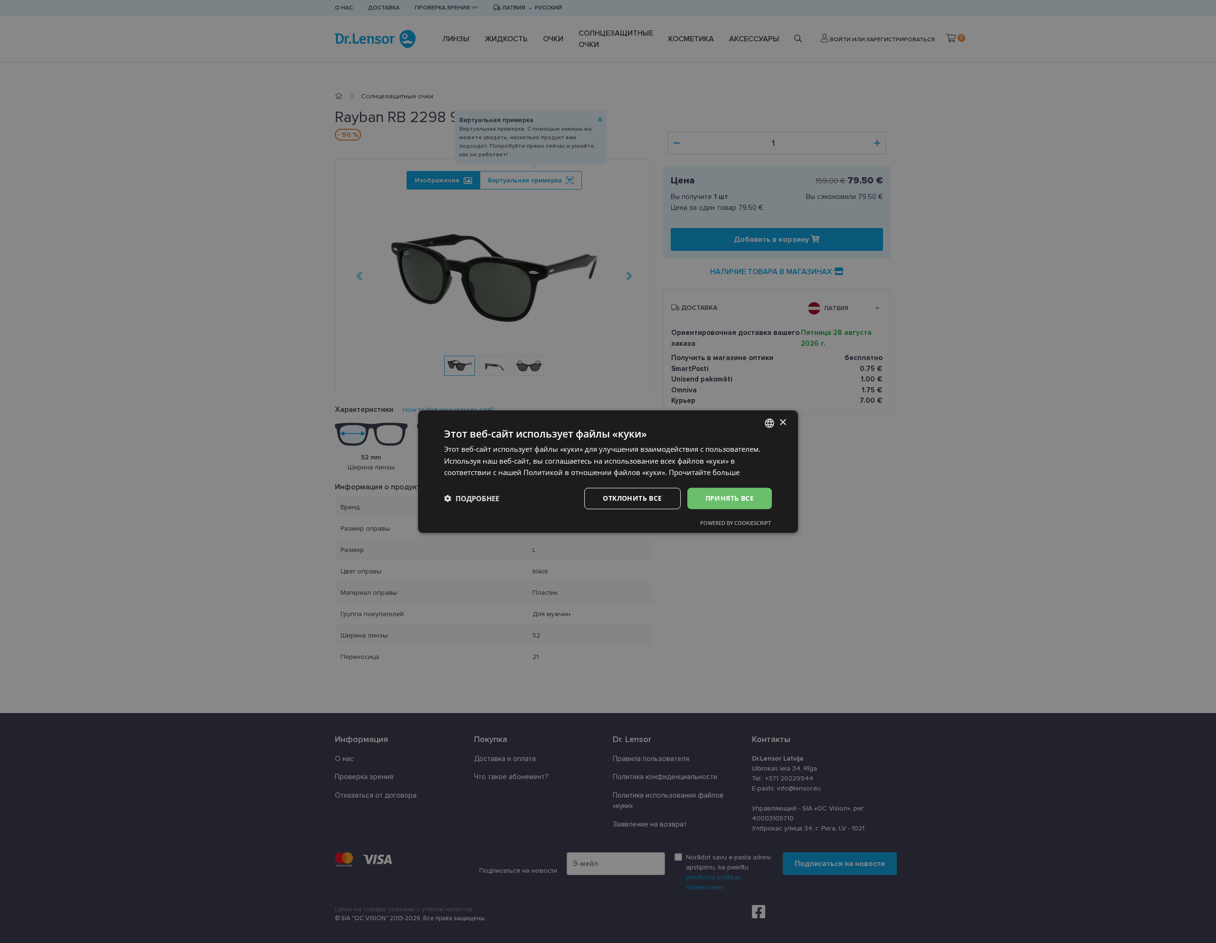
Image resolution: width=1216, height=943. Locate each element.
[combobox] (769, 423)
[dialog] (608, 471)
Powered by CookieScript (735, 522)
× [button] (782, 422)
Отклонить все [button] (632, 498)
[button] (471, 498)
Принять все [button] (729, 498)
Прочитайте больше (704, 472)
